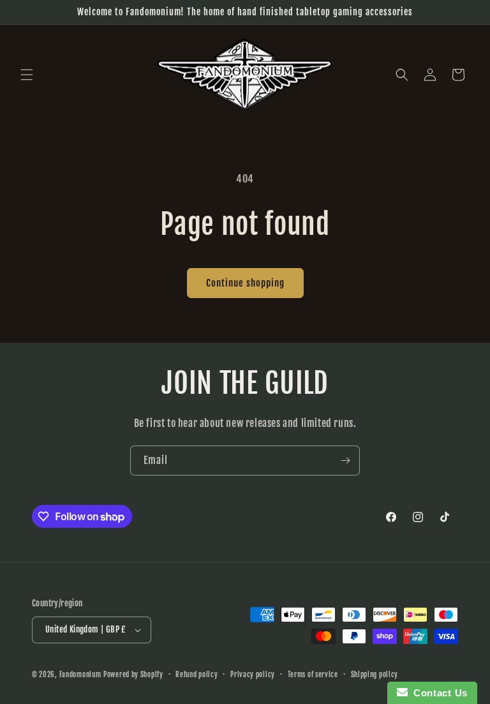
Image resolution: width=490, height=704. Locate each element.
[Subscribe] (345, 461)
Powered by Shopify (133, 674)
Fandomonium (80, 674)
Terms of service (313, 674)
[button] (27, 75)
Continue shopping (245, 283)
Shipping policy (375, 674)
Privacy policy (252, 674)
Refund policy (196, 674)
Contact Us (438, 692)
